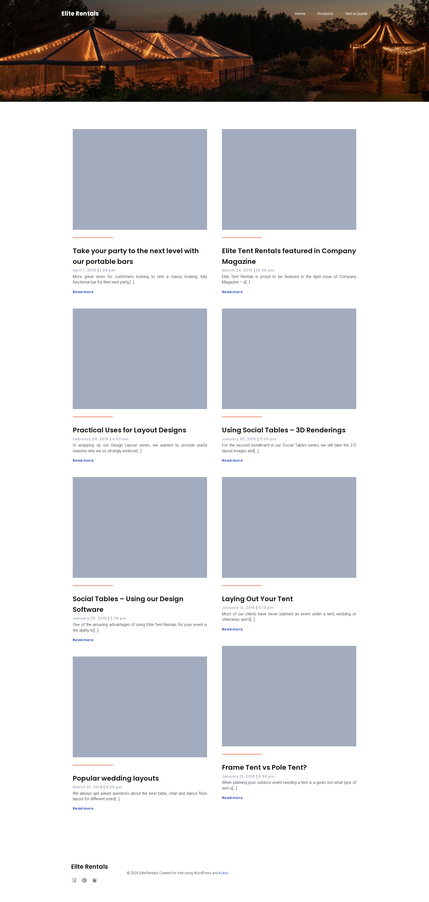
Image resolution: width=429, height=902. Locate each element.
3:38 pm (118, 618)
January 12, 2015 (238, 776)
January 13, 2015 (238, 607)
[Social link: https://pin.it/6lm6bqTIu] (86, 879)
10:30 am (265, 270)
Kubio (223, 872)
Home (300, 13)
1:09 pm (107, 270)
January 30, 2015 (239, 439)
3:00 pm (268, 439)
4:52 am (120, 439)
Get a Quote (356, 13)
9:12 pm (266, 607)
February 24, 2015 (91, 439)
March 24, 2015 (237, 270)
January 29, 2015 (90, 618)
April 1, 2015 (84, 270)
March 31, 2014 (87, 787)
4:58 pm (114, 787)
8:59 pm (266, 776)
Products (325, 13)
